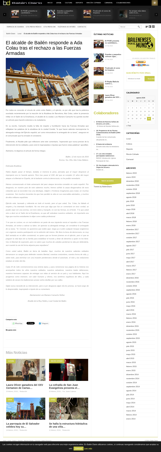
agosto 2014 (131, 391)
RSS (155, 3)
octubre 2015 (131, 334)
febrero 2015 (131, 366)
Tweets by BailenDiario (103, 187)
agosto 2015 (131, 342)
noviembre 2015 (132, 330)
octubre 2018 (131, 189)
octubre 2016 (131, 286)
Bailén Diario (10, 33)
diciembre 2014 (132, 374)
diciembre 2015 (132, 326)
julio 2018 (130, 201)
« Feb (128, 126)
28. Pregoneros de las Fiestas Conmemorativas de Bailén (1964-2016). (108, 133)
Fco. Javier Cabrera (69, 391)
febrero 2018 (131, 221)
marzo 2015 (131, 362)
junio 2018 (130, 205)
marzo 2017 (131, 266)
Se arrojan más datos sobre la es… (137, 12)
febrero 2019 (131, 173)
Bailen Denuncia (46, 440)
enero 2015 (130, 370)
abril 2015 (130, 358)
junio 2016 (130, 302)
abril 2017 (130, 262)
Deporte (79, 3)
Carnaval (109, 3)
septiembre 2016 (133, 290)
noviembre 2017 (132, 233)
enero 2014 (130, 419)
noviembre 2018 (132, 185)
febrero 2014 (131, 415)
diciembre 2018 (132, 181)
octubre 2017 (131, 238)
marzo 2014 (131, 411)
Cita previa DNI (49, 27)
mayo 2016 (130, 306)
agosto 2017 (131, 246)
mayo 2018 (130, 209)
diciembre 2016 (132, 278)
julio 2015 (130, 346)
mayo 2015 (130, 354)
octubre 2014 (131, 383)
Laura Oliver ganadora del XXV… (113, 96)
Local (58, 3)
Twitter (146, 26)
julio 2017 (130, 250)
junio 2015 (130, 350)
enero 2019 (130, 177)
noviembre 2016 (132, 282)
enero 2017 (130, 274)
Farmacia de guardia (15, 27)
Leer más (88, 448)
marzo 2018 (131, 217)
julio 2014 (130, 395)
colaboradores (123, 3)
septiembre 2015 (133, 338)
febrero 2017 (131, 270)
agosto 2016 (131, 294)
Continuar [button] (78, 448)
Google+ (153, 26)
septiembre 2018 (133, 193)
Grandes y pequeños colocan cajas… (65, 12)
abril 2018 (130, 213)
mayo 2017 (130, 258)
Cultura (68, 3)
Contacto (81, 27)
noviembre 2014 (132, 378)
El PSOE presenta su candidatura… (112, 42)
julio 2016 (130, 298)
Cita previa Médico (33, 27)
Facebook (150, 26)
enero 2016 (130, 322)
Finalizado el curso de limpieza (112, 69)
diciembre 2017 (132, 229)
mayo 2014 (130, 403)
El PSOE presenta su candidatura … (29, 12)
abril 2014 (130, 407)
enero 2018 (130, 225)
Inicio (50, 3)
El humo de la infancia (104, 144)
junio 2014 (130, 399)
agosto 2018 (131, 197)
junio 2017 (130, 254)
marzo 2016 (131, 314)
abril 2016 (130, 310)
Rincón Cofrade (94, 3)
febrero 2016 (131, 318)
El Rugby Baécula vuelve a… (112, 83)
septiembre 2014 (133, 387)
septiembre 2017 (133, 242)
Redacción (23, 391)
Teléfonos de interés (66, 27)
